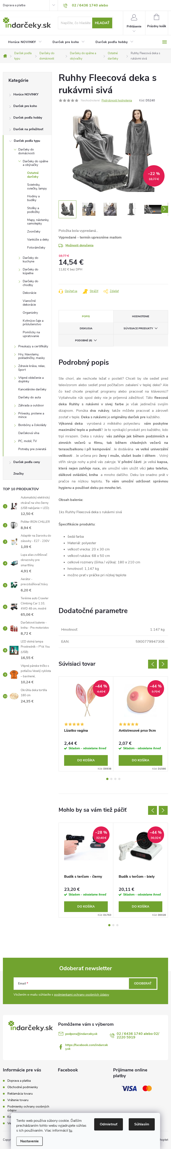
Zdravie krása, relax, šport (31, 368)
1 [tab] (107, 779)
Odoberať (143, 983)
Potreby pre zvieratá (32, 449)
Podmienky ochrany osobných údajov (28, 1108)
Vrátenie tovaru (17, 1100)
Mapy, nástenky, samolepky (38, 222)
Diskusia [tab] (86, 328)
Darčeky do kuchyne (30, 260)
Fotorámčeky (36, 247)
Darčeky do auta (29, 397)
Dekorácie (29, 293)
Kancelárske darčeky (32, 389)
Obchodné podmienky (22, 1087)
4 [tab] (119, 779)
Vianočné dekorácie (29, 303)
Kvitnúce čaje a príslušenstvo (33, 323)
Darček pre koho (25, 106)
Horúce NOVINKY (26, 94)
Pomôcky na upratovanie (31, 334)
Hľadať (102, 23)
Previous (152, 664)
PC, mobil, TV (27, 441)
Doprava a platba (14, 5)
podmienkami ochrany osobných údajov (81, 995)
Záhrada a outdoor (31, 405)
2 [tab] (111, 779)
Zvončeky (33, 231)
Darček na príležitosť (28, 129)
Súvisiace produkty (138, 328)
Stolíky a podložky (33, 210)
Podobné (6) (83, 340)
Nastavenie (29, 1141)
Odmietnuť (108, 1124)
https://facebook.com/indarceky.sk (86, 1047)
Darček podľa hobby (27, 117)
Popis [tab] (86, 316)
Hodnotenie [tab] (140, 316)
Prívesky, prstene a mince (31, 415)
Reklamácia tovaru (20, 1093)
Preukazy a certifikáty (33, 346)
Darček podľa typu (27, 141)
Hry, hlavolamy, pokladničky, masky (31, 356)
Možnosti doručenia (79, 245)
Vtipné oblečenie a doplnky (31, 380)
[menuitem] (25, 42)
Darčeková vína (28, 433)
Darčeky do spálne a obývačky (35, 163)
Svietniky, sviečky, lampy (37, 187)
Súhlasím (141, 1124)
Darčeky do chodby (30, 283)
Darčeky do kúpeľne (30, 271)
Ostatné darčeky (33, 175)
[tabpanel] (86, 724)
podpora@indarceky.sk (81, 1034)
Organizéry (30, 313)
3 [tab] (115, 779)
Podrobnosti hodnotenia (117, 100)
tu (70, 1130)
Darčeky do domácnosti (26, 151)
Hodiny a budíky (33, 198)
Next (163, 664)
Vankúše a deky (38, 239)
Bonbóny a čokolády (32, 425)
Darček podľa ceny (26, 462)
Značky (18, 474)
